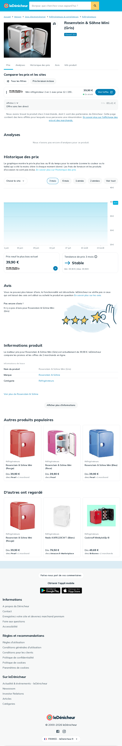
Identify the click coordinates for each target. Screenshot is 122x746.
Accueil (7, 17)
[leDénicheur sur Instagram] (64, 731)
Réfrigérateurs (89, 17)
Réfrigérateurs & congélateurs (63, 17)
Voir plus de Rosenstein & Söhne (21, 394)
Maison (17, 17)
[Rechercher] (95, 6)
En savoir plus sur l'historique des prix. (56, 169)
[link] (22, 453)
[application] (61, 218)
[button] (16, 81)
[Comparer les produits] (54, 23)
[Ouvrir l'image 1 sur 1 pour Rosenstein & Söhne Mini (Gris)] (27, 40)
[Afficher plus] (6, 92)
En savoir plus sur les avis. (88, 295)
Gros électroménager (35, 17)
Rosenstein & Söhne (49, 374)
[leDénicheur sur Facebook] (58, 731)
